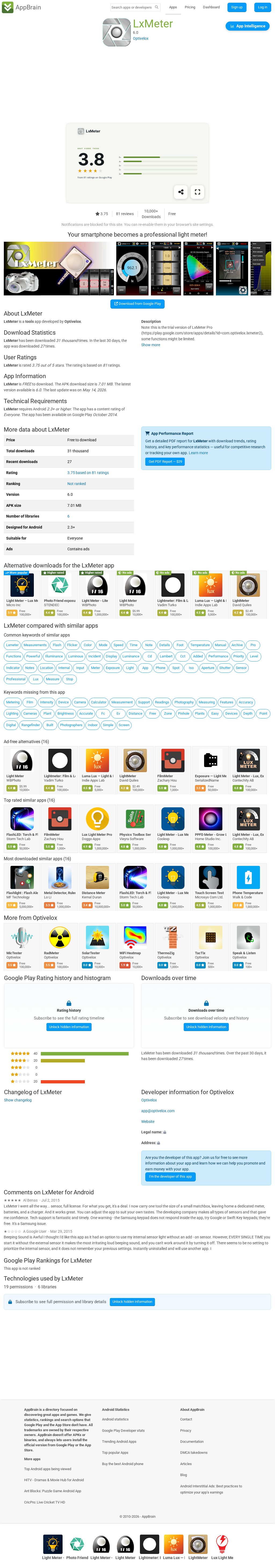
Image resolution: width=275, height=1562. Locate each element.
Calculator (98, 702)
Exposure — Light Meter (210, 776)
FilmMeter (165, 776)
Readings (162, 702)
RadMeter (51, 953)
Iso (191, 668)
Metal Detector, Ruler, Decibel (60, 893)
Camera (80, 702)
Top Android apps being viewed (47, 1469)
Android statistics (115, 1419)
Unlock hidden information (69, 1027)
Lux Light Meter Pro (97, 835)
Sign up (237, 7)
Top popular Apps (115, 1453)
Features (226, 702)
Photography (184, 702)
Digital (11, 725)
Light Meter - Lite (95, 601)
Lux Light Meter (222, 1558)
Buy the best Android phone (122, 1464)
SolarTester (91, 953)
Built (49, 725)
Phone (160, 668)
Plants (200, 713)
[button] (206, 1132)
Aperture (207, 668)
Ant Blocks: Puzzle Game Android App (52, 1491)
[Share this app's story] (181, 192)
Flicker (72, 645)
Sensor (241, 668)
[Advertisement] (137, 85)
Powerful (33, 656)
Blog (183, 1475)
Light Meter (128, 601)
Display (111, 656)
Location (46, 668)
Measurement (122, 702)
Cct (182, 656)
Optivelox (45, 918)
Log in (262, 7)
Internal (64, 668)
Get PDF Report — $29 (165, 462)
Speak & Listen (244, 953)
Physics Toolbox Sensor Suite (135, 835)
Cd (150, 656)
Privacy (185, 1431)
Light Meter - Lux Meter (173, 835)
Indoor (92, 725)
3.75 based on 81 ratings (88, 473)
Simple (108, 725)
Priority (238, 656)
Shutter (224, 668)
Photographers (71, 725)
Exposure (113, 668)
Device (63, 702)
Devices (231, 713)
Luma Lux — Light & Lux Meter (210, 601)
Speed (118, 645)
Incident (94, 656)
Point (263, 713)
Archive (237, 645)
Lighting (12, 713)
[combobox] (132, 7)
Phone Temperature (248, 893)
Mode (103, 645)
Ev (118, 713)
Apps (173, 7)
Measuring (207, 702)
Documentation (192, 1442)
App (145, 668)
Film (30, 702)
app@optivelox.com (158, 1111)
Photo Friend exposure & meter (60, 601)
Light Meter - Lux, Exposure (248, 776)
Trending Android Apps (119, 1442)
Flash (57, 645)
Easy (215, 713)
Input (80, 668)
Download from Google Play (139, 304)
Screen (124, 725)
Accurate (86, 713)
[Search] (156, 7)
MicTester (14, 953)
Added (198, 656)
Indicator (13, 668)
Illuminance (54, 656)
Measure (52, 679)
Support (144, 702)
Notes (29, 668)
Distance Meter (93, 893)
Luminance (130, 656)
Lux (35, 679)
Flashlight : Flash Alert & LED (22, 893)
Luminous (75, 656)
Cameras (30, 713)
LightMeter (241, 601)
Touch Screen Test (209, 893)
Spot (175, 668)
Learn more (198, 453)
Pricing (190, 7)
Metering (13, 702)
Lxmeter (12, 645)
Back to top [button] (263, 1518)
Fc (103, 713)
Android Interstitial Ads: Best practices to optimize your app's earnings (211, 1489)
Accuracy (246, 702)
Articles (186, 1464)
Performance (218, 656)
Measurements (35, 645)
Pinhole (183, 713)
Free (152, 713)
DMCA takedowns (194, 1453)
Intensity (46, 702)
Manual (220, 645)
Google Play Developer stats (123, 1431)
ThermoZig (165, 953)
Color (88, 645)
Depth (247, 713)
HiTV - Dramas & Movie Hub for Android (54, 1480)
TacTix (200, 953)
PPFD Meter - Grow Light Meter (210, 835)
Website (147, 1121)
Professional (16, 679)
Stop (69, 679)
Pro (253, 645)
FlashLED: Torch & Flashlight (22, 835)
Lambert (166, 656)
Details (164, 645)
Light (130, 668)
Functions (13, 656)
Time (134, 645)
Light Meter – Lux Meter (22, 601)
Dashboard (211, 7)
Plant (47, 713)
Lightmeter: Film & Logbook (173, 601)
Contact (186, 1419)
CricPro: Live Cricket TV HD (44, 1502)
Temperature (200, 645)
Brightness (65, 713)
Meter (95, 668)
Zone (168, 713)
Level (254, 656)
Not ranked (76, 484)
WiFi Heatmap (130, 953)
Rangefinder (30, 725)
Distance (135, 713)
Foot (180, 645)
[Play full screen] (197, 192)
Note (149, 645)
